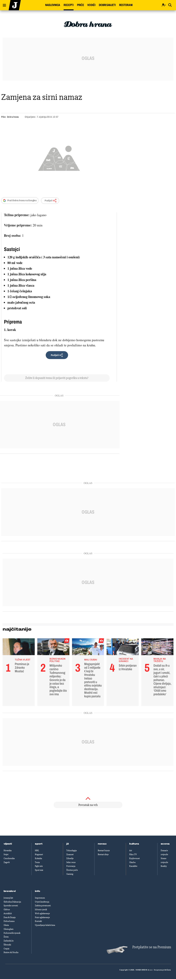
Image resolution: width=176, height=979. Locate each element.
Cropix (6, 948)
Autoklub (8, 913)
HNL (37, 850)
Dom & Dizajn (10, 917)
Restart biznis (104, 850)
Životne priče (72, 870)
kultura (134, 844)
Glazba (132, 862)
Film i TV (133, 854)
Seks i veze (71, 862)
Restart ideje (103, 854)
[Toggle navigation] (3, 4)
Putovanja (70, 866)
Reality (164, 866)
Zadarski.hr (9, 940)
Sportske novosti (11, 905)
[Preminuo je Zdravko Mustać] (19, 647)
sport (38, 844)
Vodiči (91, 5)
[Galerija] (59, 157)
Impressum (40, 897)
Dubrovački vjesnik (12, 933)
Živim (6, 936)
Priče (80, 5)
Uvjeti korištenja (42, 901)
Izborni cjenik (41, 909)
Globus (7, 909)
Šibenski (7, 944)
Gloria (6, 925)
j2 (67, 844)
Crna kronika (9, 858)
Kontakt (38, 921)
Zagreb (7, 862)
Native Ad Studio (11, 952)
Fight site (39, 866)
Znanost (70, 854)
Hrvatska (8, 850)
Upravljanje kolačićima (45, 925)
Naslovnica (52, 5)
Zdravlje (70, 858)
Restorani (126, 5)
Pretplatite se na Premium (151, 947)
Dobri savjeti (107, 5)
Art (130, 850)
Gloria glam (8, 929)
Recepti (69, 5)
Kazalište (133, 866)
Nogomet (39, 854)
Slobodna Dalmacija (12, 901)
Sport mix (39, 870)
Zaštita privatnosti (43, 905)
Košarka (38, 858)
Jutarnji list (8, 897)
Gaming (69, 874)
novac (102, 844)
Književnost (134, 858)
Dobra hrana (13, 117)
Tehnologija (71, 850)
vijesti (8, 844)
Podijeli (48, 200)
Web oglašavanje (42, 913)
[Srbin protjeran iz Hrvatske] (123, 647)
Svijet (6, 854)
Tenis (37, 862)
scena (165, 844)
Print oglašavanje (42, 917)
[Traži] (170, 5)
